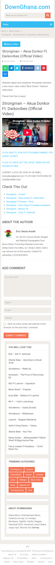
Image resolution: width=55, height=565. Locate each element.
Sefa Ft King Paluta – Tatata (22, 425)
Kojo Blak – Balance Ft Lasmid (24, 395)
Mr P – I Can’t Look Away (21, 401)
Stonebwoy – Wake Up (20, 368)
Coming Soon (16, 469)
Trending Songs (17, 490)
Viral (30, 490)
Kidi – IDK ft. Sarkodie (19, 354)
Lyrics (13, 480)
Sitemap (35, 527)
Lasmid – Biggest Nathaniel (22, 419)
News (13, 485)
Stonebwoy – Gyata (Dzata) (22, 407)
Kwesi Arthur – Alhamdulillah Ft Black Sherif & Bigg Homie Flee (27, 439)
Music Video (12, 44)
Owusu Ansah (9, 61)
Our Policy (24, 554)
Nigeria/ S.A (25, 485)
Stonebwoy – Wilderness (21, 413)
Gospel (29, 475)
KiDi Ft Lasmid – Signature (22, 383)
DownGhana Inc (47, 551)
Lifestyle (39, 475)
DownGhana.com (27, 6)
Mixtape (23, 480)
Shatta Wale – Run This (20, 431)
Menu (5, 24)
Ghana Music (16, 475)
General (29, 469)
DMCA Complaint (39, 554)
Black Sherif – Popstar (20, 389)
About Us (12, 554)
